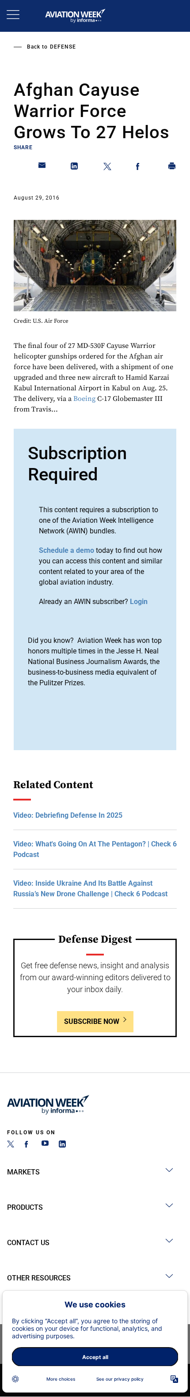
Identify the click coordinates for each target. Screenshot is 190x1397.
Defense (63, 47)
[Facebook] (27, 1145)
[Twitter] (10, 1145)
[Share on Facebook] (140, 167)
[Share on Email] (42, 167)
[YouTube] (45, 1145)
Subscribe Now (91, 1021)
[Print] (172, 167)
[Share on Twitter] (107, 167)
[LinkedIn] (62, 1145)
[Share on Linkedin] (75, 167)
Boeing (84, 398)
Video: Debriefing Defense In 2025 (67, 815)
